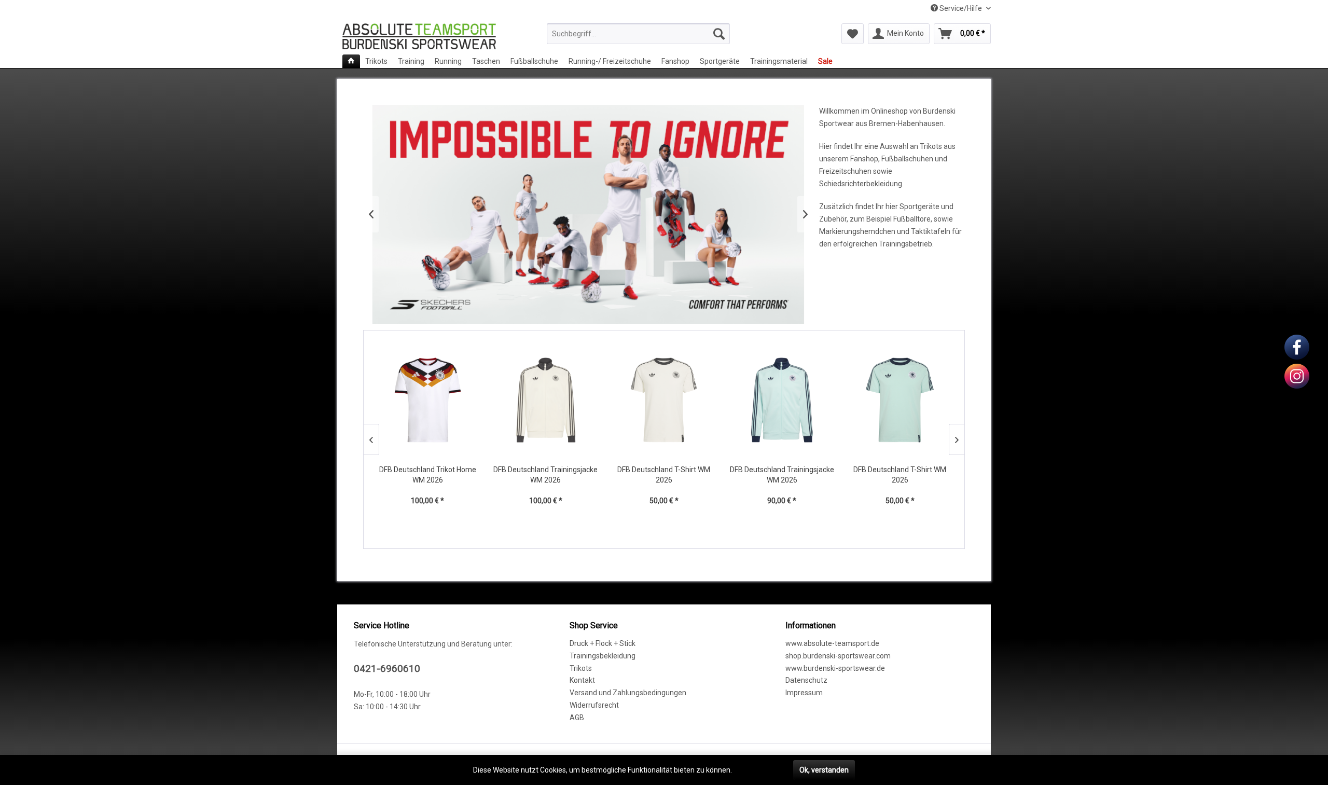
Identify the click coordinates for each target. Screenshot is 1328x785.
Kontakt (582, 680)
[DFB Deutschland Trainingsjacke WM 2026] (546, 400)
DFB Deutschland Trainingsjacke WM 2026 (545, 474)
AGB (577, 717)
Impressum (804, 692)
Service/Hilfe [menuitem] (961, 8)
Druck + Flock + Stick (602, 643)
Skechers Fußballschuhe (588, 214)
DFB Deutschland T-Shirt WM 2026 (663, 474)
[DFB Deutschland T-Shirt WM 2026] (664, 400)
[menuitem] (638, 33)
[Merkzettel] (852, 33)
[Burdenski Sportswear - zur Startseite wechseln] (419, 36)
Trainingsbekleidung (602, 656)
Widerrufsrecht (594, 705)
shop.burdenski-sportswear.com (838, 656)
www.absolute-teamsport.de (832, 643)
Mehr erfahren (757, 770)
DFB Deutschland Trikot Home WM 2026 (427, 474)
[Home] (351, 61)
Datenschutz (806, 680)
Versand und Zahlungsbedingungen (628, 692)
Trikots (581, 668)
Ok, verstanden (824, 770)
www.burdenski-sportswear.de (835, 668)
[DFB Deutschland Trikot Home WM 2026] (428, 400)
